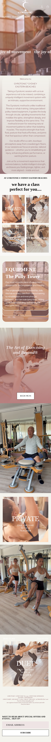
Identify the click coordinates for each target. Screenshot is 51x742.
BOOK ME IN (25, 396)
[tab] (25, 313)
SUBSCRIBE (25, 733)
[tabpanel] (25, 285)
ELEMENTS (18, 17)
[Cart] (48, 7)
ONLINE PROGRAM (40, 17)
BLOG (27, 17)
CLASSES (6, 17)
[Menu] (3, 7)
